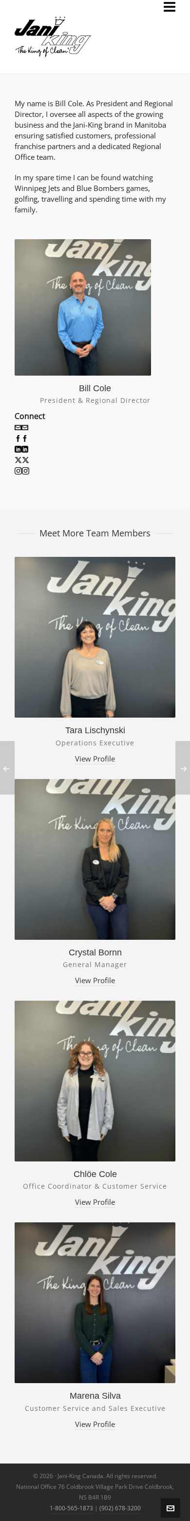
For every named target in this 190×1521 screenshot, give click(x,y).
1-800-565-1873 (71, 1508)
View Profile (95, 758)
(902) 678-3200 (120, 1508)
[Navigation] (169, 7)
